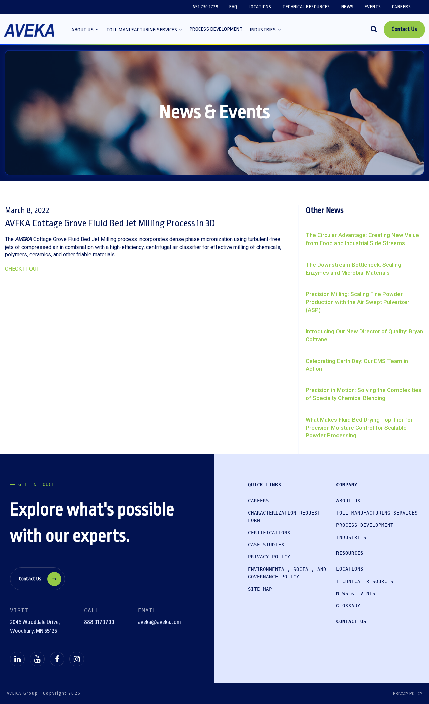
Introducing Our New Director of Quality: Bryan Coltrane (364, 335)
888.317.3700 (99, 622)
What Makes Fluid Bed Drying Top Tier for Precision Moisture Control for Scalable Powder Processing (359, 427)
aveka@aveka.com (159, 622)
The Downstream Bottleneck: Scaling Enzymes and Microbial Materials (353, 268)
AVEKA (29, 32)
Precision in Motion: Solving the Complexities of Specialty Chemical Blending (363, 394)
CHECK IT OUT (22, 269)
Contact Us (30, 579)
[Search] (374, 29)
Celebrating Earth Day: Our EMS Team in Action (357, 365)
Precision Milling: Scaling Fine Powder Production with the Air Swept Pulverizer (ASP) (357, 302)
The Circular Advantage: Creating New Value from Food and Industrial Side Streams (362, 239)
